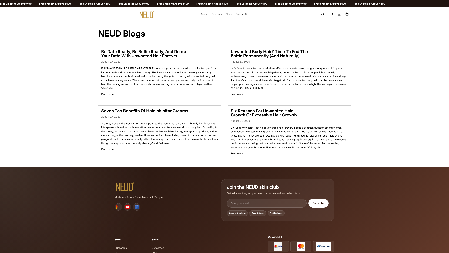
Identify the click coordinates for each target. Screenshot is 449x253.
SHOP (118, 239)
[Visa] (278, 246)
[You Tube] (127, 207)
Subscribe (318, 203)
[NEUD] (126, 186)
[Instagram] (118, 207)
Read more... (108, 94)
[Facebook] (136, 207)
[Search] (332, 14)
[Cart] (347, 14)
